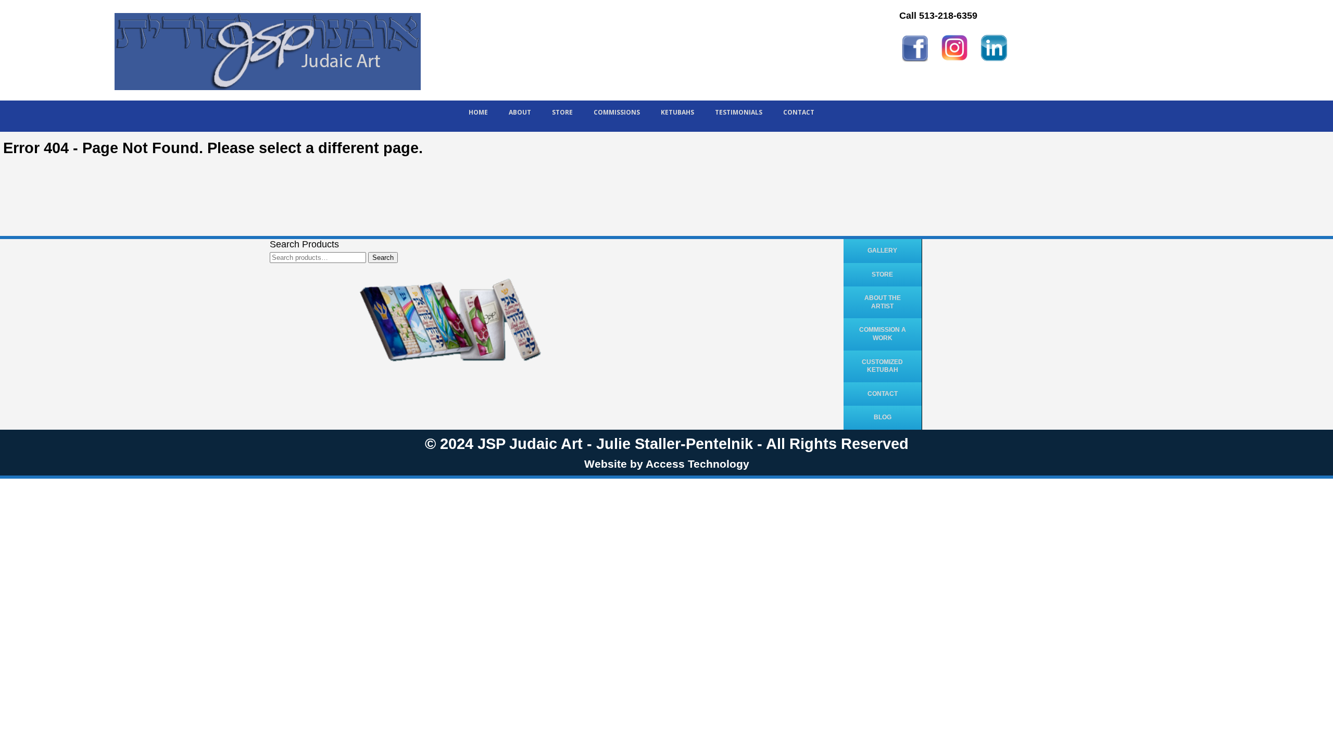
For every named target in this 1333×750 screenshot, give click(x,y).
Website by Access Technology (666, 464)
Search (383, 257)
